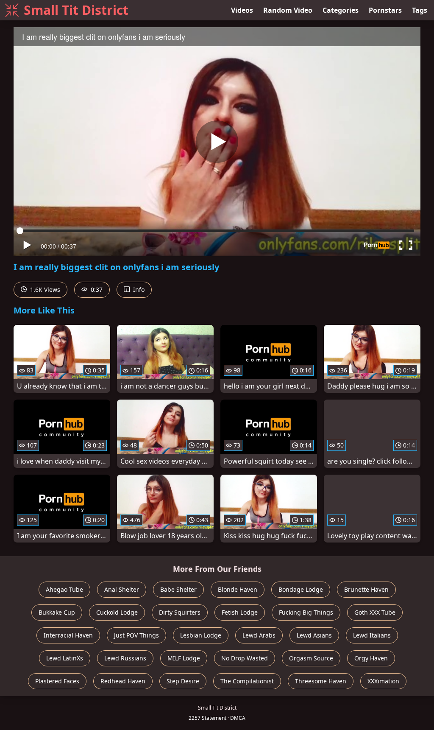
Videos (242, 10)
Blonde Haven (237, 589)
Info (138, 289)
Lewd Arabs (258, 635)
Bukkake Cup (57, 612)
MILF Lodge (183, 658)
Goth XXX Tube (374, 612)
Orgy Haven (371, 658)
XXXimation (383, 681)
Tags (419, 10)
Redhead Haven (122, 681)
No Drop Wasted (244, 658)
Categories (341, 10)
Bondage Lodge (300, 589)
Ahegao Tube (64, 589)
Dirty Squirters (179, 612)
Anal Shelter (121, 589)
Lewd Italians (372, 635)
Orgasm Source (311, 658)
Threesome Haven (320, 681)
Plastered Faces (57, 681)
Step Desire (183, 681)
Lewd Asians (314, 635)
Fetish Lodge (240, 612)
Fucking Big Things (306, 612)
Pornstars (385, 10)
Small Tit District (76, 10)
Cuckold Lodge (117, 612)
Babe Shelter (178, 589)
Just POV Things (136, 635)
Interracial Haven (68, 635)
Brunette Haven (366, 589)
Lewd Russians (125, 658)
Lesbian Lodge (200, 635)
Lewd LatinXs (64, 658)
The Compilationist (247, 681)
